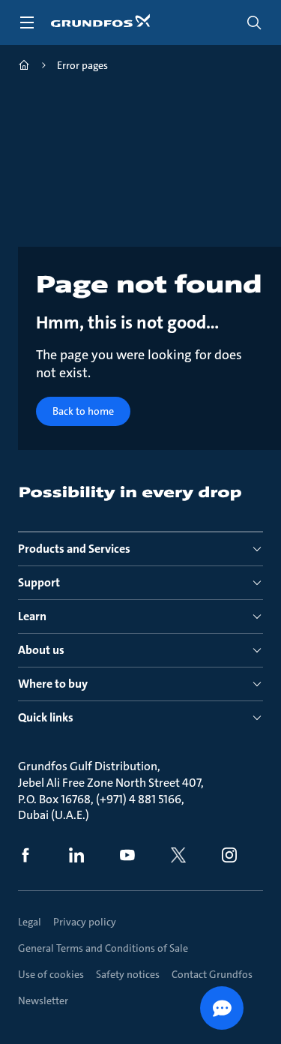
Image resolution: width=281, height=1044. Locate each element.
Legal (29, 921)
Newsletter (43, 1000)
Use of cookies (51, 974)
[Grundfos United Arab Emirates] (24, 67)
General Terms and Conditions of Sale (103, 948)
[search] (254, 22)
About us (41, 650)
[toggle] (27, 22)
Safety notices (128, 974)
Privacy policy (84, 921)
